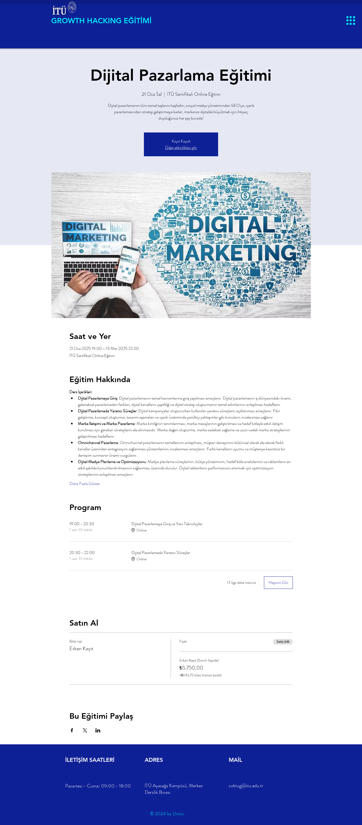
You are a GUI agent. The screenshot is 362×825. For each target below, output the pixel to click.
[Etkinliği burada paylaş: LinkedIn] (97, 730)
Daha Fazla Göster (84, 484)
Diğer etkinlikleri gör (181, 147)
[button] (350, 20)
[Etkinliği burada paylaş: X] (84, 730)
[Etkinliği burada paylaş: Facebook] (71, 730)
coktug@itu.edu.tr (246, 785)
